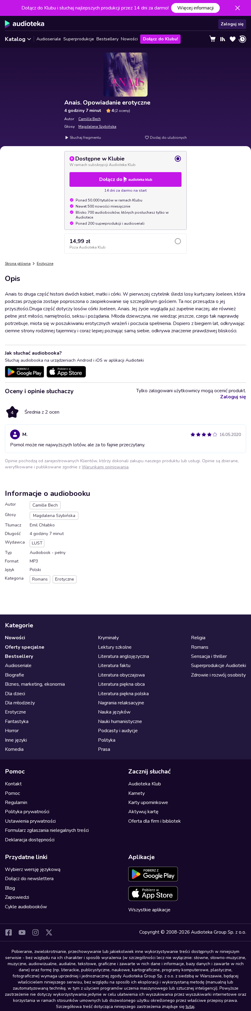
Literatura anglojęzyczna (123, 656)
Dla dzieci (15, 693)
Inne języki (16, 740)
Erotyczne (45, 263)
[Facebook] (8, 932)
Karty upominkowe (148, 802)
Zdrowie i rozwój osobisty (218, 675)
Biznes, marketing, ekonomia (35, 684)
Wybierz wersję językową (32, 869)
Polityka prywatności (27, 811)
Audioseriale (48, 39)
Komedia (14, 749)
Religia (198, 637)
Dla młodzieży (20, 702)
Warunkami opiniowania (105, 467)
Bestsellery (107, 39)
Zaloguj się (232, 24)
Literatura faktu (114, 665)
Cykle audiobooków (26, 906)
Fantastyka (16, 721)
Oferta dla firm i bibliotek (154, 821)
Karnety (136, 793)
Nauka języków (114, 712)
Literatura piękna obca (121, 684)
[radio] (125, 161)
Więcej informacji (195, 8)
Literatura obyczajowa (121, 675)
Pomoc (12, 793)
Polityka (106, 740)
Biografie (14, 675)
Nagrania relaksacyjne (121, 702)
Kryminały (108, 637)
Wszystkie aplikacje (149, 909)
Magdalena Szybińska (97, 126)
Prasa (104, 749)
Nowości (129, 39)
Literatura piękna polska (123, 693)
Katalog (15, 39)
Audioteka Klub (144, 783)
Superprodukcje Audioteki (218, 665)
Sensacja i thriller (209, 656)
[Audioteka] (24, 24)
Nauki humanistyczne (120, 721)
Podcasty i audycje (118, 730)
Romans (199, 647)
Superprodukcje (78, 39)
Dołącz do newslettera (29, 878)
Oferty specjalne (24, 647)
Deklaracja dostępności (29, 839)
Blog (10, 888)
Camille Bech (89, 118)
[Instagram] (35, 932)
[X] (49, 932)
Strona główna (18, 263)
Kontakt (13, 783)
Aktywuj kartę (143, 811)
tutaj (189, 1006)
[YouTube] (22, 932)
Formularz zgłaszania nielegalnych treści (47, 830)
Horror (12, 730)
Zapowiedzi (17, 897)
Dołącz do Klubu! (160, 39)
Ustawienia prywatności (30, 821)
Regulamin (16, 802)
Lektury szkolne (115, 647)
